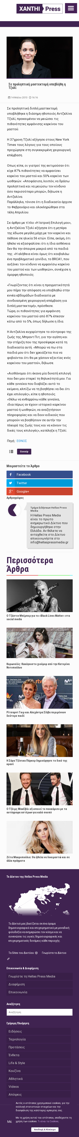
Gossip (24, 451)
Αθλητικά (16, 1079)
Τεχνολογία (17, 1039)
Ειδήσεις (15, 1031)
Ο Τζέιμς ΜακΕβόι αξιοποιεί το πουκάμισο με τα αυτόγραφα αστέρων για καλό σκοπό (37, 810)
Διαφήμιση (17, 984)
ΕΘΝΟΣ (22, 441)
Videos (14, 1087)
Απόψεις (15, 1094)
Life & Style (17, 1063)
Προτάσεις (17, 1047)
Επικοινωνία (18, 992)
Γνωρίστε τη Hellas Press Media (32, 976)
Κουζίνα (15, 1071)
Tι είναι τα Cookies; (48, 1121)
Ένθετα (14, 1055)
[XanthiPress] (39, 8)
